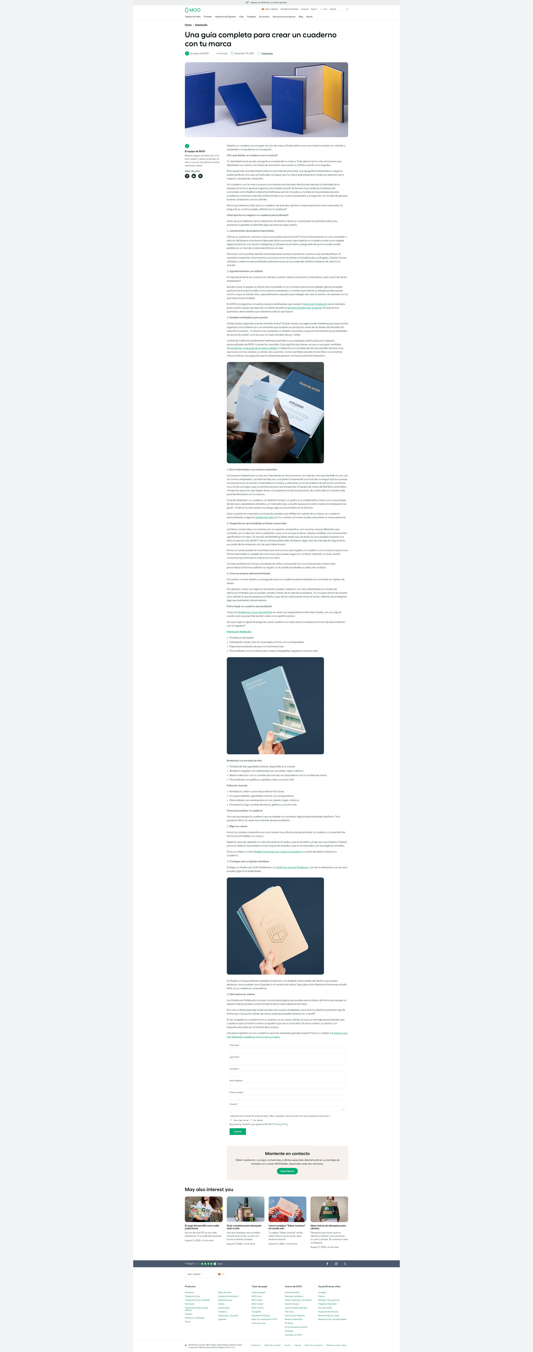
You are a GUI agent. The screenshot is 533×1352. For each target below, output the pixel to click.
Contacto (322, 1292)
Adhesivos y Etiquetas (194, 1317)
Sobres (221, 1304)
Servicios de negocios (295, 1315)
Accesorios (264, 16)
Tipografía (256, 1311)
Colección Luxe (259, 1323)
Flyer (241, 16)
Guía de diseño (325, 1308)
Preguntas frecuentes (327, 1304)
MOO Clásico (258, 1308)
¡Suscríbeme (287, 1171)
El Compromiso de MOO (296, 1327)
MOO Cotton (257, 1304)
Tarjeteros (222, 1311)
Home (188, 24)
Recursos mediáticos (294, 1296)
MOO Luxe (256, 1296)
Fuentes (288, 1345)
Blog (301, 16)
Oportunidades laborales (296, 1308)
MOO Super (257, 1300)
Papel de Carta (224, 1292)
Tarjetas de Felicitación (228, 1296)
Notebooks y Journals (228, 1315)
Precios (321, 1296)
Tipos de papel (258, 1292)
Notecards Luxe (225, 1300)
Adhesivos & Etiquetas (225, 16)
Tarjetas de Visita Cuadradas (197, 1300)
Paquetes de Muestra (261, 1315)
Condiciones (256, 1345)
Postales (208, 16)
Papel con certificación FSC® (264, 1319)
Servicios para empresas (284, 16)
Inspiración (201, 24)
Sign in (314, 9)
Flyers (187, 1321)
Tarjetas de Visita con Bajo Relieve (196, 1309)
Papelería (251, 16)
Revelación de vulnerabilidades (332, 1319)
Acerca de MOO (292, 1292)
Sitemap (297, 1345)
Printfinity (289, 1323)
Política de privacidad (272, 1345)
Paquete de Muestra (289, 9)
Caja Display (223, 1308)
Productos (189, 1292)
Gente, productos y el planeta (298, 1300)
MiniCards (189, 1304)
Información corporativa (314, 1345)
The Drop (289, 1311)
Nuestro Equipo (292, 1304)
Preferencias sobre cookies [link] (336, 1345)
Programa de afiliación (328, 1311)
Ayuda (309, 16)
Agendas (222, 1319)
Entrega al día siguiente (328, 1300)
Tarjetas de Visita (193, 16)
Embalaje (289, 1331)
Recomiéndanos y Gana (328, 1315)
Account (304, 9)
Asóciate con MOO (293, 1335)
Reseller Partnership (293, 1319)
